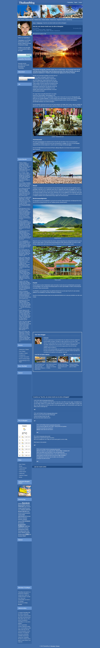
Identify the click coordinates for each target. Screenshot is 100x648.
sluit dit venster (38, 83)
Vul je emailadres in (31, 79)
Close (75, 67)
